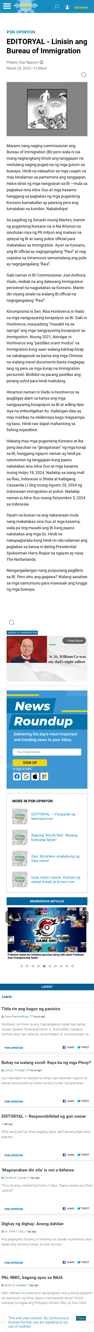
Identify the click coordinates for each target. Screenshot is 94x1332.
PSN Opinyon (21, 32)
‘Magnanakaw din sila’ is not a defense (38, 1170)
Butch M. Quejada (15, 1285)
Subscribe (81, 7)
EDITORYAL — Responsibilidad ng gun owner (44, 1116)
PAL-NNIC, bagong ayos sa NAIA (32, 1277)
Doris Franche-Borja (16, 1016)
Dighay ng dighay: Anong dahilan (33, 1223)
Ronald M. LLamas (15, 1177)
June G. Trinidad (14, 1070)
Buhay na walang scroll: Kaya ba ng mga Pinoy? (46, 1062)
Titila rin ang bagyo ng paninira (31, 1008)
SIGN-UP (30, 763)
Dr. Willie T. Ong (14, 1231)
